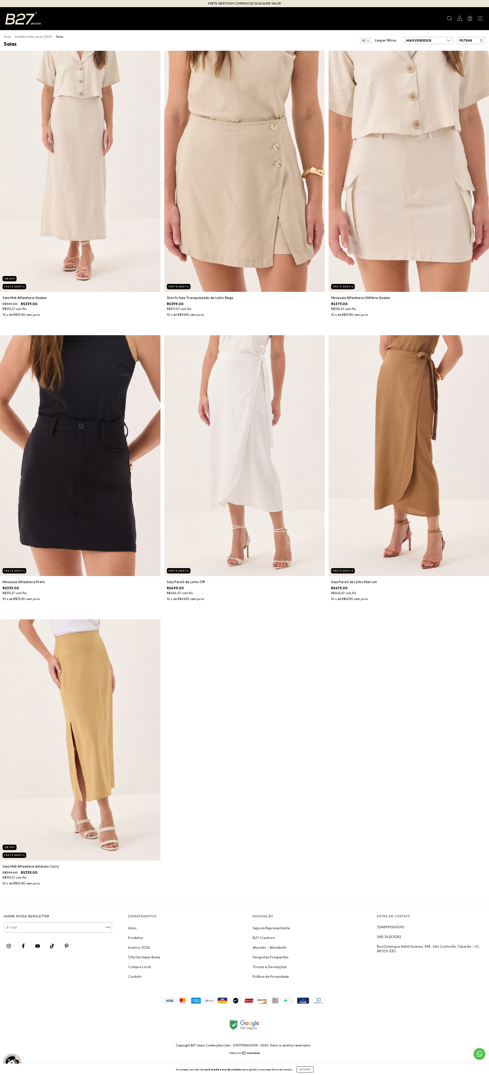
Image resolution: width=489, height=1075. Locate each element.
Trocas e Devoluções (270, 967)
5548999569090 (390, 927)
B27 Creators (264, 937)
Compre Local (139, 967)
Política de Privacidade (271, 976)
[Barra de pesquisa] (449, 19)
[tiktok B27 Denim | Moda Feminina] (52, 946)
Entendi (305, 1069)
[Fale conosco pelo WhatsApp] (479, 1054)
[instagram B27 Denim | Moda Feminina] (9, 946)
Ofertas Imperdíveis (144, 957)
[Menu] (480, 19)
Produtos (135, 937)
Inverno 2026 (139, 947)
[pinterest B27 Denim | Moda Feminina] (67, 946)
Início (7, 37)
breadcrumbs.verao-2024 (33, 37)
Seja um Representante (271, 928)
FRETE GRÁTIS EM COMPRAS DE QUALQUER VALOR (244, 3)
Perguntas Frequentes (271, 957)
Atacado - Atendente (269, 947)
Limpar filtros (385, 40)
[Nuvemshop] (245, 1053)
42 (363, 40)
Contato (135, 976)
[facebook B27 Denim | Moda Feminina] (23, 946)
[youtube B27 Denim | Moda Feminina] (38, 946)
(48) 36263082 (389, 936)
